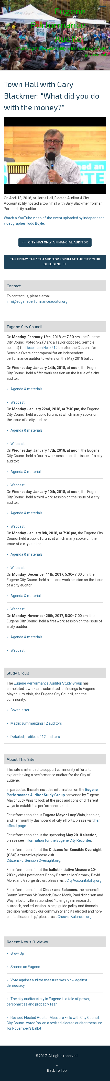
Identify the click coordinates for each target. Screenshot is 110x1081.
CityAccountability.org (84, 880)
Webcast (17, 402)
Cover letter (19, 710)
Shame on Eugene (25, 967)
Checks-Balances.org (75, 917)
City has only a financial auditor (58, 242)
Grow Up (17, 953)
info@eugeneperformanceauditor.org (37, 301)
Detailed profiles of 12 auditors (35, 737)
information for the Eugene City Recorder (58, 840)
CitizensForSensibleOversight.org (33, 860)
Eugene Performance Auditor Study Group (48, 683)
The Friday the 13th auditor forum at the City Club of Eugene (55, 261)
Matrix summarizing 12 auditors (36, 723)
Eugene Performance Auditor (58, 24)
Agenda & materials (26, 389)
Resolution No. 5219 (42, 348)
